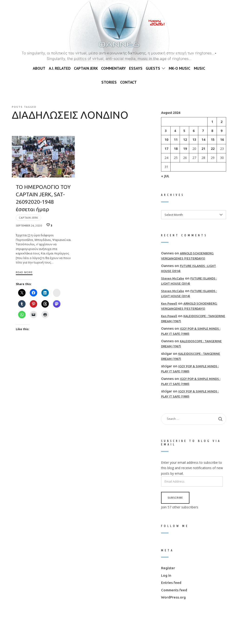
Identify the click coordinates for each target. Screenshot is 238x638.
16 (222, 139)
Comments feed (174, 590)
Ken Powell (169, 303)
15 (213, 139)
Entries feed (171, 583)
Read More (24, 272)
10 (166, 139)
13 (194, 139)
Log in (166, 575)
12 (185, 139)
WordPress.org (173, 597)
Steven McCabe (172, 278)
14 (203, 139)
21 (203, 148)
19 (185, 148)
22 (213, 148)
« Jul (165, 176)
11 (176, 139)
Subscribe (175, 497)
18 (176, 148)
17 (166, 148)
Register (168, 568)
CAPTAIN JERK (28, 217)
